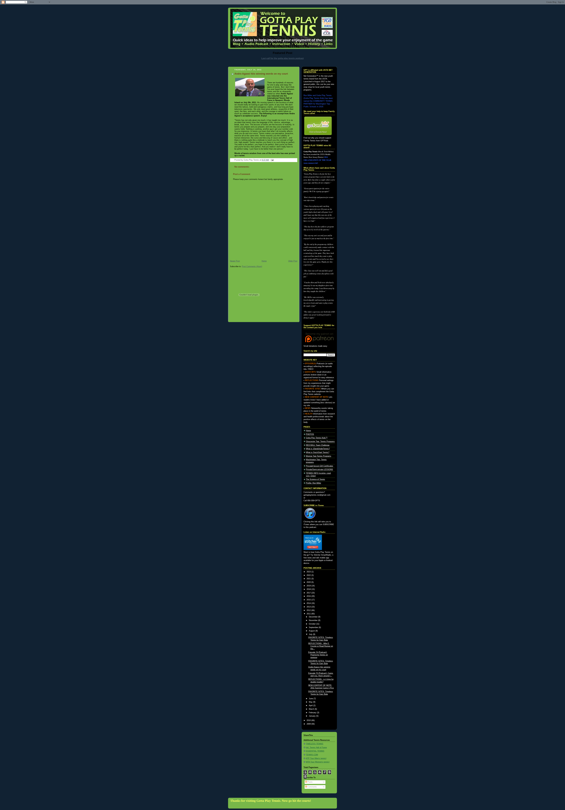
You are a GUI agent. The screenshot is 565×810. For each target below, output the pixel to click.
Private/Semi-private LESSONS (319, 469)
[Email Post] (271, 160)
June (311, 699)
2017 (309, 593)
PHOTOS (310, 434)
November (313, 620)
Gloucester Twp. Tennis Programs (320, 442)
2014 (309, 603)
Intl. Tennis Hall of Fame (316, 748)
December (313, 617)
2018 (309, 589)
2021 (309, 579)
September (314, 627)
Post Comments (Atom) (252, 266)
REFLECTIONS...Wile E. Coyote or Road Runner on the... (320, 646)
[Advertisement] (282, 63)
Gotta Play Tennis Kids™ (317, 438)
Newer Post (235, 261)
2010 (309, 720)
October (312, 624)
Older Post (292, 261)
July (311, 634)
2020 (309, 582)
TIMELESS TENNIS (314, 744)
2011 (309, 614)
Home (264, 261)
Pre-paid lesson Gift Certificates (319, 466)
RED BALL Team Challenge (317, 445)
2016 (309, 596)
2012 (309, 610)
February (313, 713)
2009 (309, 724)
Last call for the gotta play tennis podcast (282, 58)
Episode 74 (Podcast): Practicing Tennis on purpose (318, 655)
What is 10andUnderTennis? (318, 449)
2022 (309, 575)
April (311, 706)
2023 (309, 572)
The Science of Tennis (315, 479)
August (312, 631)
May (311, 702)
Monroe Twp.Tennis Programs (318, 456)
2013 (309, 607)
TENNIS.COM (312, 755)
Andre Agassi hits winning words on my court (261, 73)
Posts (310, 782)
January (312, 716)
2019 (309, 586)
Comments (312, 787)
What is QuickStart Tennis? (317, 452)
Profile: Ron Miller (313, 483)
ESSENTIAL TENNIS (315, 751)
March (312, 709)
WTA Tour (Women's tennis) (317, 762)
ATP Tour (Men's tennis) (316, 758)
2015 (309, 600)
